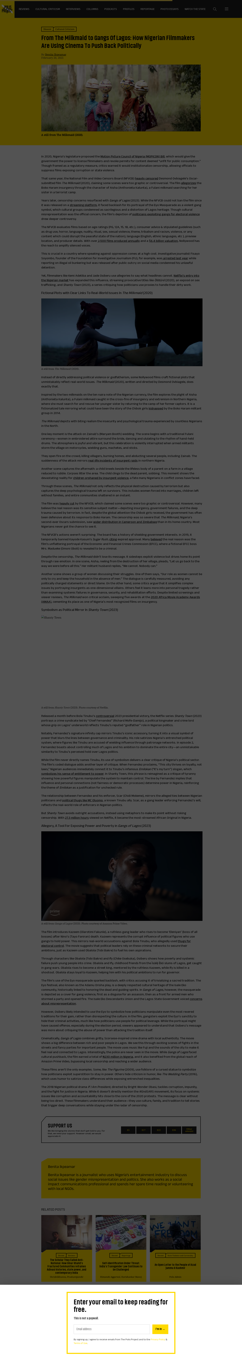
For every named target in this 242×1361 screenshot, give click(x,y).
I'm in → (160, 1329)
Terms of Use (80, 1343)
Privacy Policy (158, 1339)
